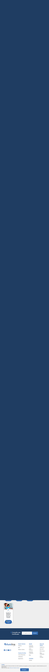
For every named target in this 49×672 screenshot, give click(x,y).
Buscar (35, 633)
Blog (30, 655)
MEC (19, 647)
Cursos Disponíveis (21, 654)
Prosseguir (24, 669)
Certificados (20, 656)
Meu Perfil (41, 649)
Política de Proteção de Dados (14, 667)
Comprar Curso (9, 622)
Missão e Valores (21, 649)
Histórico (20, 645)
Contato (30, 660)
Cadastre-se (42, 647)
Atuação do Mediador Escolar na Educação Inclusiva (8, 615)
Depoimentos (20, 658)
